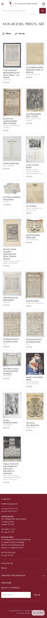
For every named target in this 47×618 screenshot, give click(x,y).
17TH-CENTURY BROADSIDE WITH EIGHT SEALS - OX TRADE (11, 74)
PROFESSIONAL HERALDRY (33, 236)
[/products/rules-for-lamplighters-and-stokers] (12, 102)
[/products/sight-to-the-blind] (35, 149)
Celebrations (30, 427)
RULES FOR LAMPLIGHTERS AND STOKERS (10, 121)
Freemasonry (7, 376)
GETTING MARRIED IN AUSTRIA (11, 198)
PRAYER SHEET (32, 301)
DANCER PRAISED (11, 163)
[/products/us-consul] (35, 193)
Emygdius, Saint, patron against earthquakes (11, 262)
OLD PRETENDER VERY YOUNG (33, 115)
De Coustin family (32, 240)
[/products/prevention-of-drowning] (12, 283)
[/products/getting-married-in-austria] (12, 188)
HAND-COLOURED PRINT (34, 378)
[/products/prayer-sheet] (35, 285)
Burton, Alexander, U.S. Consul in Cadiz (34, 209)
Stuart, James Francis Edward (33, 120)
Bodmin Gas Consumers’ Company (11, 127)
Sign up (37, 595)
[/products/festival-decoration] (35, 406)
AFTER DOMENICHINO (10, 421)
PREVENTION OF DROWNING (10, 299)
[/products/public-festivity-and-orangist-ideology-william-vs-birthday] (12, 449)
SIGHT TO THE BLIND (32, 166)
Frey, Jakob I (7, 425)
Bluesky (4, 568)
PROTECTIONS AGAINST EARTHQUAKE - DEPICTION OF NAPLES (10, 254)
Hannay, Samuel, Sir (33, 74)
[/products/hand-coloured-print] (35, 363)
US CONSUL (31, 206)
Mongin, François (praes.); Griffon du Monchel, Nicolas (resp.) (34, 172)
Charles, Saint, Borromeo (35, 303)
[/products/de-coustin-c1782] (35, 226)
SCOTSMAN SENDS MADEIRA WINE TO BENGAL (34, 70)
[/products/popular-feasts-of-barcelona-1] (35, 324)
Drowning (6, 302)
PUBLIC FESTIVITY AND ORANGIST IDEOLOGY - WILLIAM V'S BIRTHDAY (11, 469)
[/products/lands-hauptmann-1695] (12, 55)
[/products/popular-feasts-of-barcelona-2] (12, 324)
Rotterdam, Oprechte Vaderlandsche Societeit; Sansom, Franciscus (12, 478)
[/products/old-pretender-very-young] (35, 100)
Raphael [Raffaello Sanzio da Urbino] (32, 383)
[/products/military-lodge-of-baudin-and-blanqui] (12, 359)
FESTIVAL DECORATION (32, 424)
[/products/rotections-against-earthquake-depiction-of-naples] (12, 233)
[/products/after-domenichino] (12, 405)
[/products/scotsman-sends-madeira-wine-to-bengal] (35, 53)
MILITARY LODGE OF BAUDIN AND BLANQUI (11, 371)
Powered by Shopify (23, 613)
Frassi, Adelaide (8, 166)
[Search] (42, 10)
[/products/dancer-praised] (12, 148)
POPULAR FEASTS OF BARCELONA (11, 340)
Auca (5, 344)
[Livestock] (7, 80)
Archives (6, 202)
